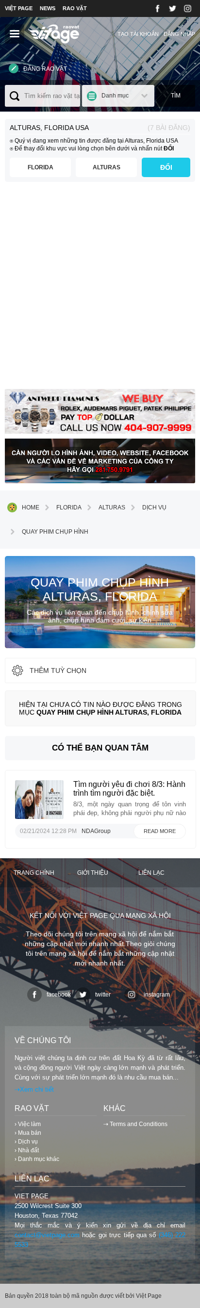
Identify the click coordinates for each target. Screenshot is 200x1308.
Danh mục (115, 95)
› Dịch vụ (26, 1141)
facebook (59, 994)
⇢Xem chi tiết (34, 1089)
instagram (157, 994)
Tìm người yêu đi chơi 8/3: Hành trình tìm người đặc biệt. (129, 788)
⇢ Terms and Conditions (135, 1124)
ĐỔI (166, 167)
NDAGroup (96, 831)
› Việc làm (28, 1124)
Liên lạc (151, 872)
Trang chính (34, 872)
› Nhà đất (27, 1150)
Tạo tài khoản (138, 34)
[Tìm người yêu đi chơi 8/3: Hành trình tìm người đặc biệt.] (39, 816)
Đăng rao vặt (45, 68)
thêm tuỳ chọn (58, 670)
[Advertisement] (100, 289)
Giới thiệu (92, 872)
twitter (103, 994)
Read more (160, 831)
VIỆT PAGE (19, 8)
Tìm (176, 95)
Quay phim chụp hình (55, 531)
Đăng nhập (179, 34)
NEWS (47, 8)
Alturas (106, 167)
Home (30, 507)
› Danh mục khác (37, 1159)
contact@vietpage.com (47, 1235)
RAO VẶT (75, 8)
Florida (40, 167)
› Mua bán (28, 1132)
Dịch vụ (154, 507)
